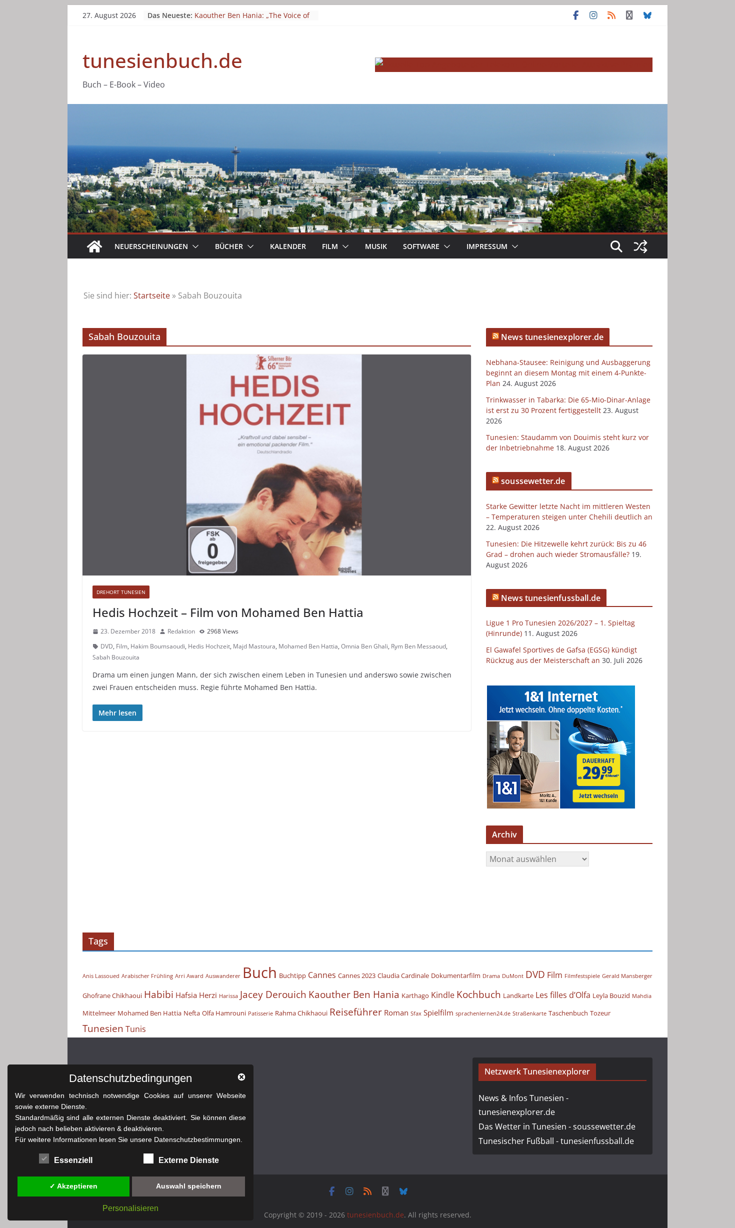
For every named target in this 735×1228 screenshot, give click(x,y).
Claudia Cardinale (403, 975)
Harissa (228, 996)
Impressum (487, 246)
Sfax (416, 1013)
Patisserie (260, 1013)
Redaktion (181, 631)
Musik (376, 246)
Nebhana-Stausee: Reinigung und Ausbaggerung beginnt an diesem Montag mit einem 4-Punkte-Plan (568, 373)
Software (421, 246)
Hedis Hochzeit (209, 646)
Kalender (288, 246)
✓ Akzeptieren (74, 1186)
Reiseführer (356, 1012)
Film (330, 246)
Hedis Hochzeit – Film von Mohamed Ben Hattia (228, 612)
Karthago (415, 995)
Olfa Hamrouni (224, 1013)
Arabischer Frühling (147, 976)
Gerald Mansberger (627, 976)
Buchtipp (292, 975)
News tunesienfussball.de (550, 598)
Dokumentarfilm (455, 975)
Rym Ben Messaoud (418, 646)
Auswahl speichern (189, 1186)
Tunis (136, 1029)
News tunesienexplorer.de (552, 337)
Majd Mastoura (254, 646)
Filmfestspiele (582, 976)
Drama (491, 976)
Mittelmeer (99, 1013)
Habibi (159, 994)
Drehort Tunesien (121, 592)
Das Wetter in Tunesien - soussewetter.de (557, 1126)
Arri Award (189, 976)
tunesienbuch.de (162, 60)
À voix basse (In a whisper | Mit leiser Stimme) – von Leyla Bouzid (250, 10)
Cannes (322, 975)
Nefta (192, 1013)
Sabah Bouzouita (116, 657)
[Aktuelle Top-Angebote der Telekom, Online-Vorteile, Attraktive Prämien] (513, 64)
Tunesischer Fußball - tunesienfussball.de (556, 1141)
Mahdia (642, 996)
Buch (259, 972)
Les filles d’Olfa (563, 995)
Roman (396, 1013)
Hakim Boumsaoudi (157, 646)
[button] (193, 247)
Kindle (442, 995)
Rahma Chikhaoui (301, 1013)
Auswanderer (223, 976)
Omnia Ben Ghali (364, 646)
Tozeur (600, 1013)
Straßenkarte (529, 1013)
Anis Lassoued (101, 976)
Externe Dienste (188, 1160)
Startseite (152, 295)
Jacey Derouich (273, 994)
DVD (106, 646)
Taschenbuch (568, 1013)
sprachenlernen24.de (483, 1013)
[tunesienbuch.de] (94, 246)
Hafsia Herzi (196, 995)
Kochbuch (478, 994)
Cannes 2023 (357, 975)
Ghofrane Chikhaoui (112, 995)
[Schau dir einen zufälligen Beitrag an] (640, 246)
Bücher (229, 246)
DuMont (513, 976)
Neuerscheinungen (151, 246)
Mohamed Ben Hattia (308, 646)
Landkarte (518, 995)
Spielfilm (439, 1013)
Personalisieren (130, 1208)
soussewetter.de (533, 481)
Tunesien (103, 1028)
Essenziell (73, 1160)
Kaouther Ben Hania (354, 994)
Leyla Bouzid (611, 995)
